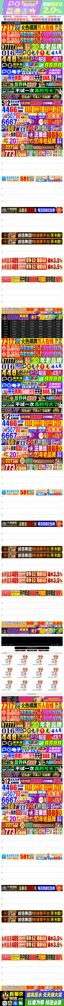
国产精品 (14, 321)
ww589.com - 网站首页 (13, 23)
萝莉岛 (58, 331)
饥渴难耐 (23, 326)
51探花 (32, 331)
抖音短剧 (14, 331)
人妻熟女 (41, 324)
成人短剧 (32, 336)
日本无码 (32, 321)
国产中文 (14, 336)
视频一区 (6, 321)
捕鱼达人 (14, 329)
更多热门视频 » (58, 653)
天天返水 (58, 329)
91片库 (40, 331)
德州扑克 (32, 329)
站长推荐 (6, 326)
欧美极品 (50, 321)
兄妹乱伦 (23, 336)
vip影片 (20, 650)
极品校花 (41, 336)
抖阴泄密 (58, 334)
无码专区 (6, 334)
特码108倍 (32, 650)
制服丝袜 (50, 324)
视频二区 (6, 324)
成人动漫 (58, 321)
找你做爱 (32, 326)
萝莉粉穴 (50, 334)
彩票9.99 (41, 329)
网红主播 (23, 321)
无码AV (5, 331)
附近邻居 (14, 326)
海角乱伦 (32, 334)
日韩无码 (58, 336)
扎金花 (49, 329)
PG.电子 (44, 650)
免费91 (23, 334)
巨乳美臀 (32, 324)
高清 (52, 644)
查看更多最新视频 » (32, 694)
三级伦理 (14, 324)
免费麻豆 (41, 334)
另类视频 (58, 324)
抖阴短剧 (50, 336)
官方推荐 (6, 329)
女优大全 (50, 331)
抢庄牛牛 (23, 329)
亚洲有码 (41, 321)
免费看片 (14, 334)
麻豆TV (23, 331)
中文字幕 (23, 324)
